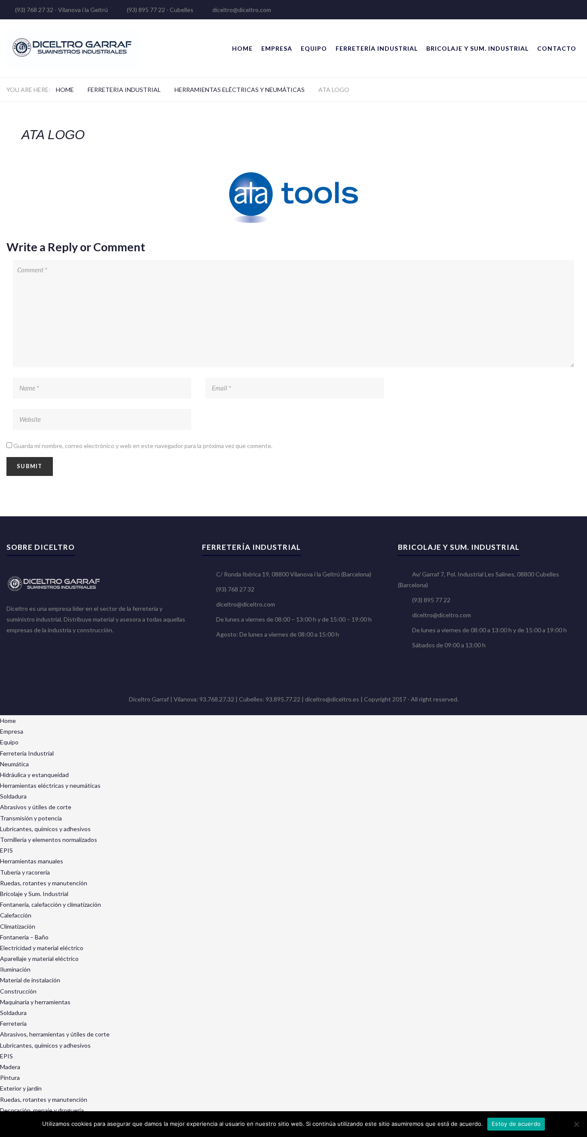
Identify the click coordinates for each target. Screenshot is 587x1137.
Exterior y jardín (21, 1088)
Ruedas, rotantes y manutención (43, 883)
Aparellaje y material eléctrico (39, 958)
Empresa (276, 48)
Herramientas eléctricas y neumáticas (239, 89)
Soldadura (13, 796)
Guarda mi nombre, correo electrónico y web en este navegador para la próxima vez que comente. (142, 445)
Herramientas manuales (31, 861)
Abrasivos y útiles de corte (35, 807)
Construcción (18, 991)
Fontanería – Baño (24, 937)
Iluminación (15, 969)
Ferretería (13, 1023)
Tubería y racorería (25, 872)
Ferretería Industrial (377, 48)
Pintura (10, 1077)
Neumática (14, 764)
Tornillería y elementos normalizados (48, 839)
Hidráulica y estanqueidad (34, 774)
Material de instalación (30, 980)
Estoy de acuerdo (516, 1123)
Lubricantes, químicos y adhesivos (45, 828)
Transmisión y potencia (31, 818)
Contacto (556, 48)
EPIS (6, 850)
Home (242, 48)
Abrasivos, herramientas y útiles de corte (55, 1034)
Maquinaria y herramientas (35, 1002)
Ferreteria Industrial (124, 89)
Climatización (17, 926)
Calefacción (15, 915)
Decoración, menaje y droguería (42, 1110)
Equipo (314, 48)
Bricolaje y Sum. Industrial (477, 48)
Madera (10, 1066)
